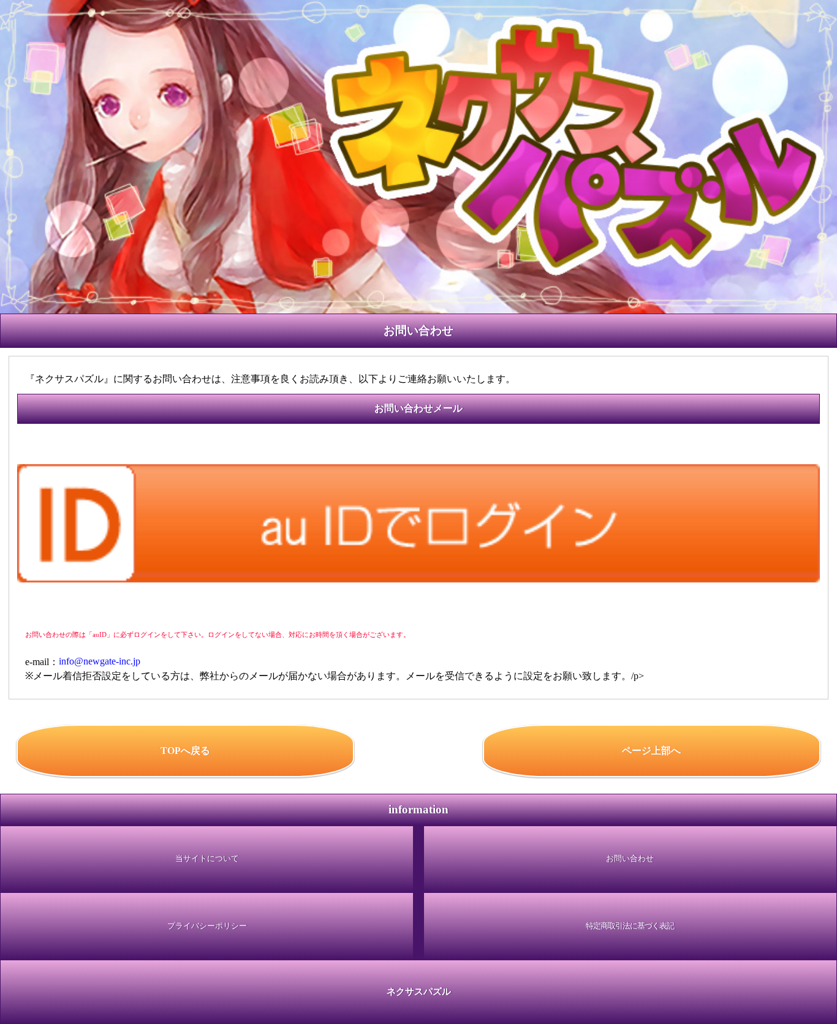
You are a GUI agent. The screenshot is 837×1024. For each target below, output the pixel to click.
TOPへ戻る (185, 750)
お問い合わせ (630, 858)
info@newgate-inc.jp (99, 662)
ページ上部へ (651, 750)
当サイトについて (207, 858)
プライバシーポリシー (207, 926)
